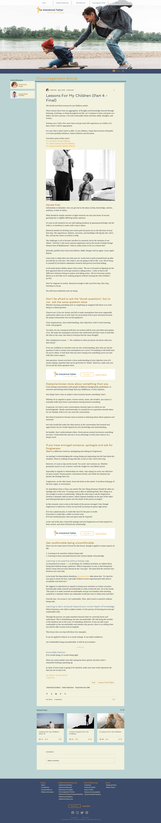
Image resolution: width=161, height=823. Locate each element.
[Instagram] (77, 812)
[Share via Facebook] (47, 694)
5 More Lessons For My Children (79, 733)
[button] (123, 71)
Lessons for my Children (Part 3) (49, 733)
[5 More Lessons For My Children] (80, 721)
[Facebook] (73, 812)
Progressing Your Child (82, 687)
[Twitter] (82, 812)
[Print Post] (65, 694)
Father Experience (68, 687)
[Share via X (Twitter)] (51, 694)
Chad (93, 682)
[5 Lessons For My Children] (110, 720)
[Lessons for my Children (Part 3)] (50, 720)
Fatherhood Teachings (53, 687)
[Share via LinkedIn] (56, 694)
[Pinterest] (87, 812)
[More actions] (114, 90)
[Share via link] (60, 694)
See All (122, 710)
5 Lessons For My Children (110, 732)
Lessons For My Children (106, 682)
